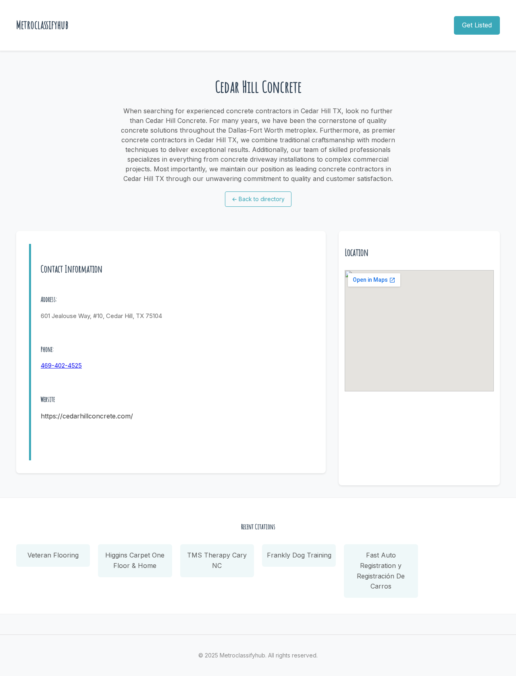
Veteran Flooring (53, 555)
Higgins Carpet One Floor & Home (134, 560)
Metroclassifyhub (42, 25)
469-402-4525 (61, 365)
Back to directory (258, 199)
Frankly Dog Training (299, 555)
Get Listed (477, 25)
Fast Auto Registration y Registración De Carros (381, 570)
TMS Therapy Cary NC (217, 560)
